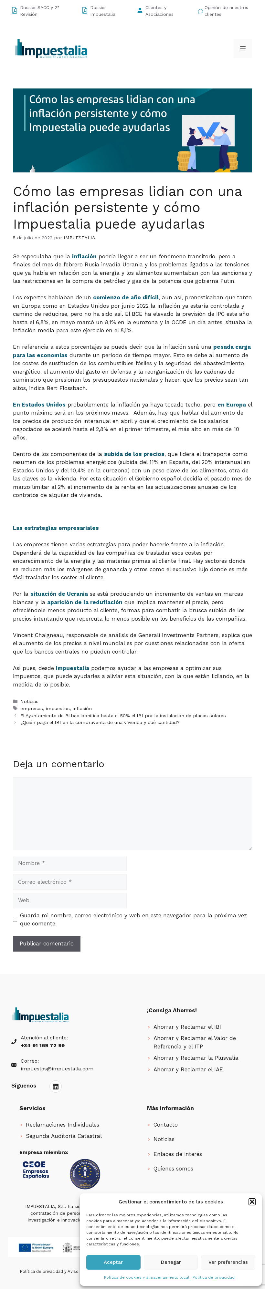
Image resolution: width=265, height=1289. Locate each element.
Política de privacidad (214, 1277)
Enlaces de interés (178, 1154)
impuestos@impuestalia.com (57, 1069)
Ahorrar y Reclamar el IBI (187, 1027)
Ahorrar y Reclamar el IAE (188, 1069)
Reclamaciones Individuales (62, 1124)
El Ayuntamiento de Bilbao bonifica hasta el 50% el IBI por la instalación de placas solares (123, 715)
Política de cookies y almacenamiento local (146, 1277)
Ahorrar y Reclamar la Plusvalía (196, 1058)
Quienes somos (173, 1168)
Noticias (29, 701)
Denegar (171, 1262)
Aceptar (113, 1262)
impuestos (58, 708)
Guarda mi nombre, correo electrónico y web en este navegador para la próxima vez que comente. (133, 919)
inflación (82, 708)
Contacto (166, 1124)
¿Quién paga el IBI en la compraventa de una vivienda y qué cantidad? (100, 722)
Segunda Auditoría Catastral (64, 1136)
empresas (31, 708)
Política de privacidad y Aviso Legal (55, 1271)
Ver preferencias (228, 1262)
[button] (252, 1202)
